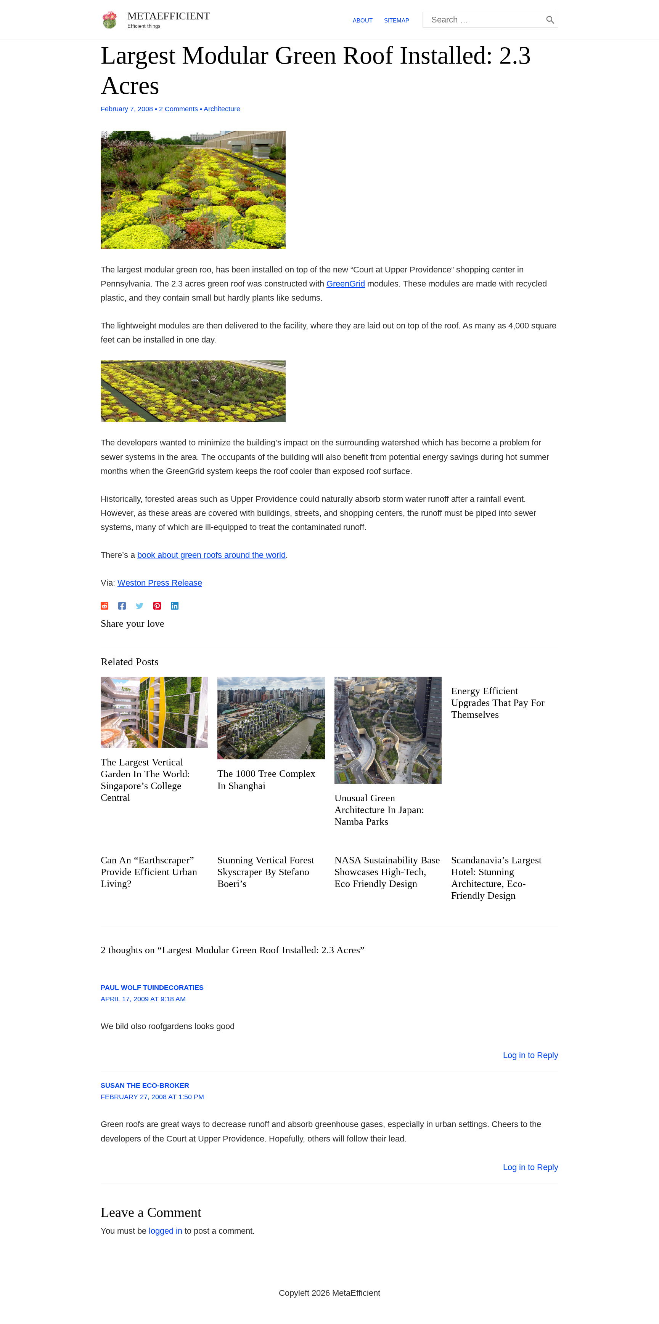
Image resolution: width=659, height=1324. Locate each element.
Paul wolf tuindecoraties (152, 987)
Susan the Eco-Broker (145, 1085)
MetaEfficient (168, 16)
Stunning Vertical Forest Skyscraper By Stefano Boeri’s (265, 872)
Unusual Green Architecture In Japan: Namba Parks (379, 809)
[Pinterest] (157, 605)
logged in (165, 1231)
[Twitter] (139, 605)
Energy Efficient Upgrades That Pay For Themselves (498, 702)
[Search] (550, 19)
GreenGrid (345, 283)
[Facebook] (122, 605)
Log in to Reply (530, 1055)
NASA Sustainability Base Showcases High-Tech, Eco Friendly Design (387, 872)
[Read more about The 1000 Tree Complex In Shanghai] (271, 717)
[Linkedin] (174, 605)
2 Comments (178, 109)
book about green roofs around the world (211, 555)
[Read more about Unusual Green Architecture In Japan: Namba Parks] (388, 729)
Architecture (222, 109)
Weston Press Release (159, 583)
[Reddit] (104, 605)
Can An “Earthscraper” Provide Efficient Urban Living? (149, 872)
